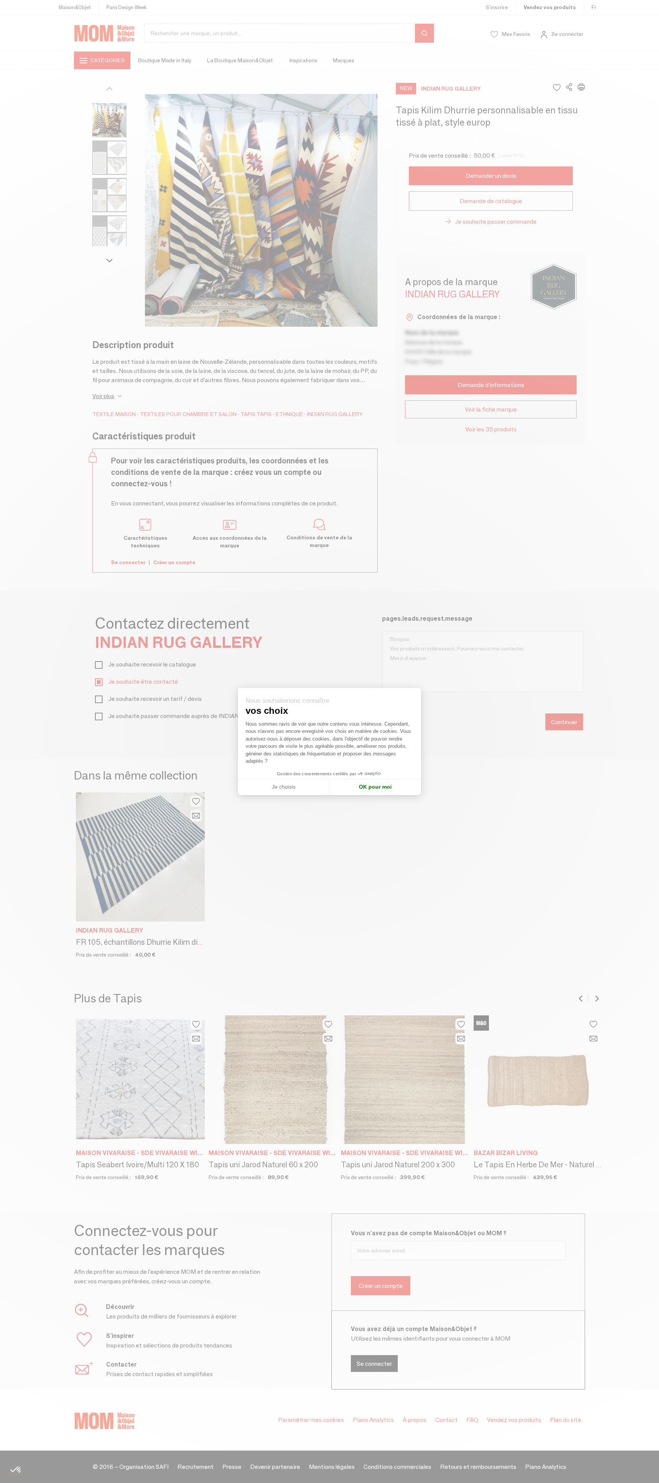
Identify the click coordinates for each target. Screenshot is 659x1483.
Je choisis (284, 787)
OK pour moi (375, 787)
